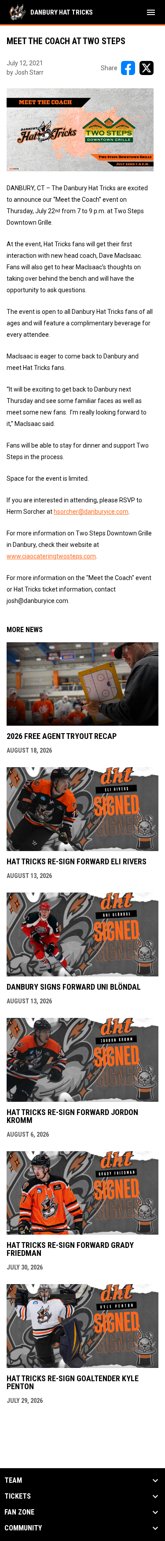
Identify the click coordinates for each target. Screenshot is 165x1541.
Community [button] (23, 1528)
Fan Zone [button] (19, 1512)
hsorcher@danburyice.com (91, 511)
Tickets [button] (17, 1496)
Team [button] (13, 1480)
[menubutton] (151, 12)
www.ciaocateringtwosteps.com (51, 556)
